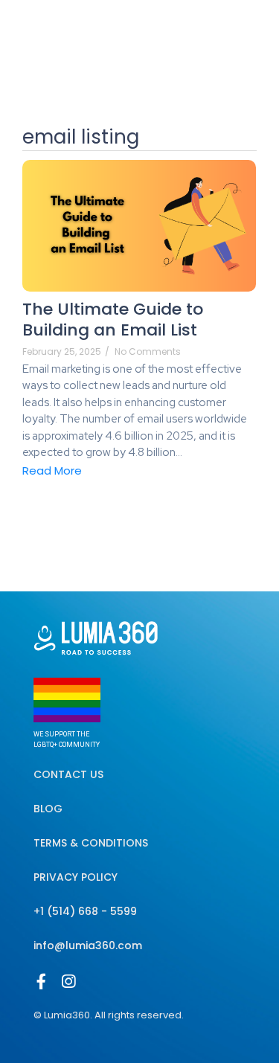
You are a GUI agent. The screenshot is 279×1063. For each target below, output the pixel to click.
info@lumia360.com (87, 945)
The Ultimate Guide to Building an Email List (112, 320)
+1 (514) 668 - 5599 (85, 911)
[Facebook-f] (41, 981)
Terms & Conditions (90, 842)
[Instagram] (68, 981)
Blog (47, 808)
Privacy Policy (75, 877)
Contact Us (68, 774)
